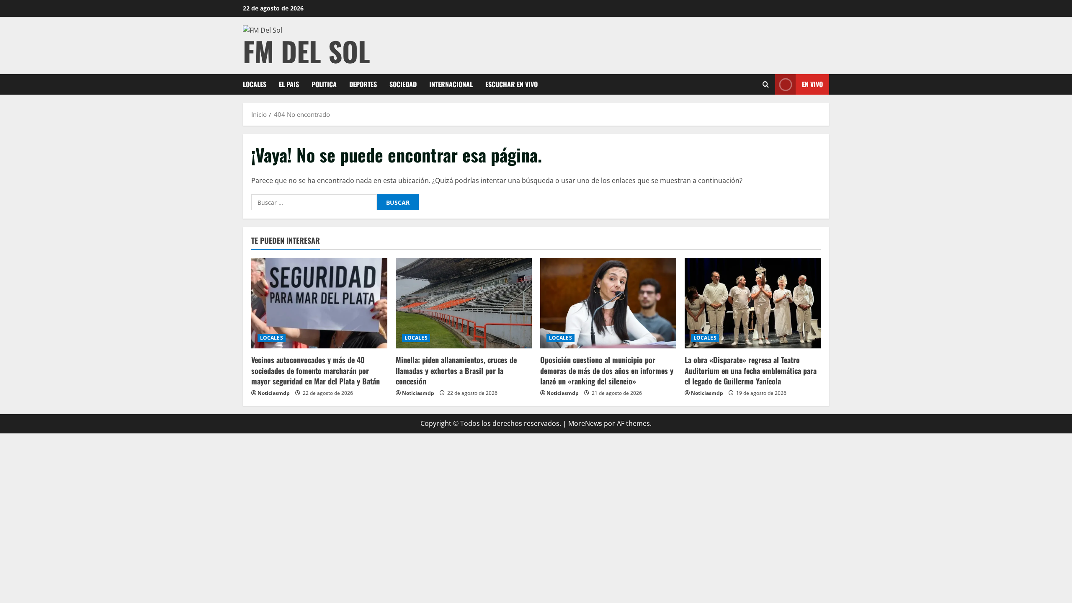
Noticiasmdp (274, 393)
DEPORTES (363, 84)
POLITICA (324, 84)
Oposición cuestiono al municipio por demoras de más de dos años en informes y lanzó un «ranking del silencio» (606, 370)
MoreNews (585, 423)
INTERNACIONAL (451, 84)
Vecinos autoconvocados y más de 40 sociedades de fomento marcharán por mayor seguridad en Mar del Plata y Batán (315, 370)
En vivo (812, 84)
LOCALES (254, 84)
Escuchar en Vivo (511, 84)
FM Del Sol (306, 51)
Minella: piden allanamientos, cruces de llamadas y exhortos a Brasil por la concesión (456, 370)
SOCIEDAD (403, 84)
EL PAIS (289, 84)
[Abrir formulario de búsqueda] (766, 84)
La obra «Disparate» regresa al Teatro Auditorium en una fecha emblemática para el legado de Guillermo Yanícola (751, 370)
